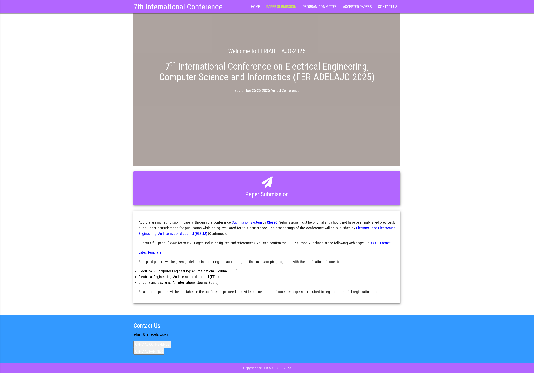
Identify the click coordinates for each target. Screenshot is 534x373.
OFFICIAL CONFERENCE (152, 344)
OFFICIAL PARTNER (149, 351)
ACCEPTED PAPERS (357, 6)
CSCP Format (381, 243)
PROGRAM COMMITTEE (320, 6)
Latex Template (150, 252)
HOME (255, 6)
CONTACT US (387, 6)
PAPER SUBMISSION (281, 6)
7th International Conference (178, 6)
